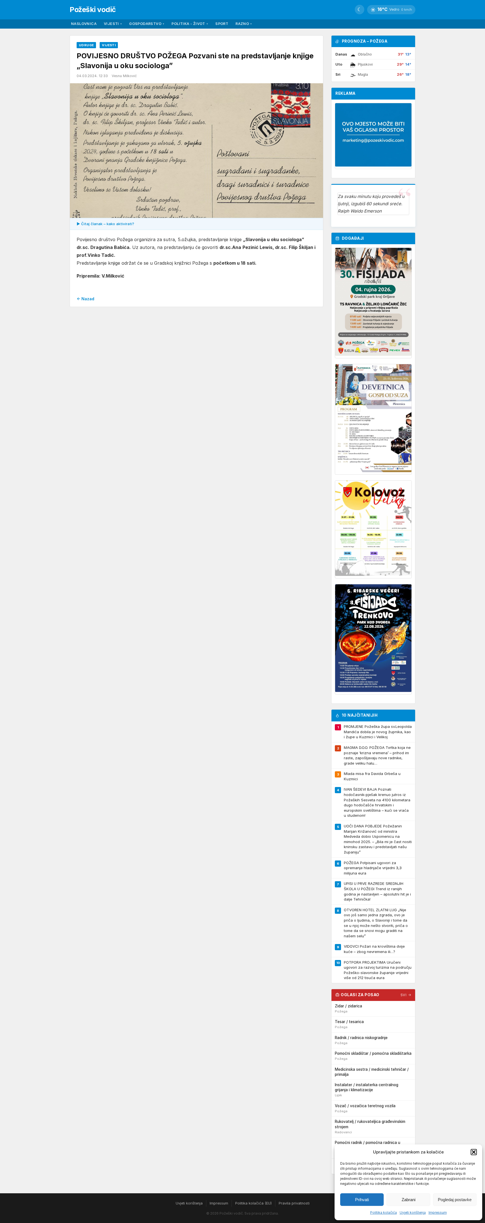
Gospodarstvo (146, 24)
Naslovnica (84, 24)
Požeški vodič (93, 9)
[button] (474, 1152)
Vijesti (113, 24)
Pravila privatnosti (294, 1203)
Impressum (438, 1212)
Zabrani (408, 1199)
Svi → (406, 995)
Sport (221, 24)
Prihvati (362, 1199)
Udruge (86, 45)
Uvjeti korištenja (413, 1212)
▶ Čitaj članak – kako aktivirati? (105, 223)
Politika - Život (189, 24)
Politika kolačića (383, 1212)
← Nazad (85, 298)
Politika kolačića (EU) (253, 1203)
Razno (243, 24)
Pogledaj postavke (455, 1199)
